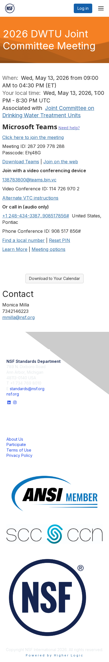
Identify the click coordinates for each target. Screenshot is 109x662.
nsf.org (12, 394)
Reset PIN (59, 240)
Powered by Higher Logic (55, 655)
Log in (83, 8)
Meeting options (48, 249)
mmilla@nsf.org (18, 317)
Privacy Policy (19, 455)
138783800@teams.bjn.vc (29, 180)
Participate (16, 444)
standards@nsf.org (27, 388)
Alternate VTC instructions (30, 198)
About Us (14, 439)
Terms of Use (18, 450)
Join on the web (60, 161)
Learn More (14, 249)
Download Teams (20, 161)
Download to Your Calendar (54, 278)
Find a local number (23, 240)
